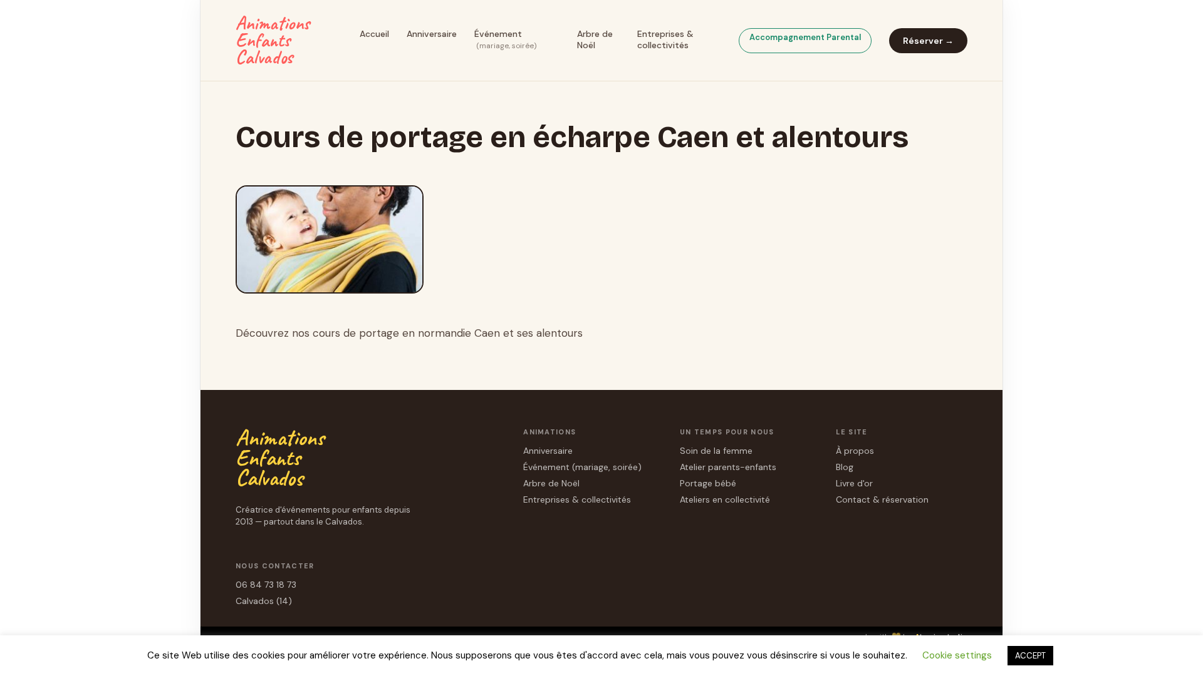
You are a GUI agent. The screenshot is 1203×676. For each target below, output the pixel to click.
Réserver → (928, 40)
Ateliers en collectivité (725, 499)
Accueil (374, 33)
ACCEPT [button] (1030, 655)
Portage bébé (708, 483)
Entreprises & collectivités (665, 39)
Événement (505, 39)
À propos (855, 450)
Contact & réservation (882, 499)
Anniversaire (432, 33)
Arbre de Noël (595, 39)
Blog (844, 467)
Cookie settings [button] (957, 655)
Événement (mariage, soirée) (582, 467)
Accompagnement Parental (805, 37)
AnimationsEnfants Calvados (273, 40)
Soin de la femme (716, 450)
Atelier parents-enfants (728, 467)
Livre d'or (854, 483)
